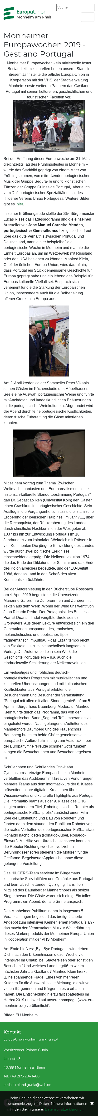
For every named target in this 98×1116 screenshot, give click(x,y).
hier (20, 204)
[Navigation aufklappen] (87, 17)
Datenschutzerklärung (63, 1109)
